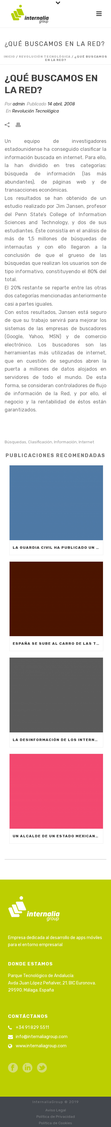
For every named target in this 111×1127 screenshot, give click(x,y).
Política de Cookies (55, 1123)
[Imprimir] (21, 124)
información (65, 442)
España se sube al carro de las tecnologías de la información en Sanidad (58, 643)
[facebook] (13, 1068)
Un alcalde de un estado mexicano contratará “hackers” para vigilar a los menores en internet (58, 836)
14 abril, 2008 (61, 104)
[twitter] (42, 1068)
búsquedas (15, 442)
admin (19, 104)
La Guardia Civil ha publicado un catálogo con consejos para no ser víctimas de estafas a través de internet (58, 547)
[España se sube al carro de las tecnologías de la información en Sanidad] (56, 599)
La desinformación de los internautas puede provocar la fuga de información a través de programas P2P (58, 740)
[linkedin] (27, 1068)
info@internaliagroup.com (42, 1036)
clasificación (40, 442)
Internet (86, 442)
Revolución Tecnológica (45, 57)
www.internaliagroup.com (41, 1046)
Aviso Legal (55, 1110)
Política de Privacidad (55, 1116)
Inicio (9, 57)
